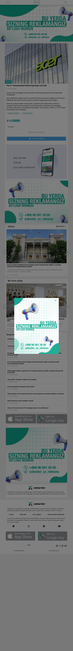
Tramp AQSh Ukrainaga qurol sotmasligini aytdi (25, 265)
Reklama (23, 514)
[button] (5, 263)
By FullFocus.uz (54, 550)
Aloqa (11, 514)
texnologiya (27, 113)
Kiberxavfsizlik (13, 113)
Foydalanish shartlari (56, 514)
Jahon (8, 82)
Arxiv (29, 545)
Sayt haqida (37, 514)
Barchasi (60, 226)
